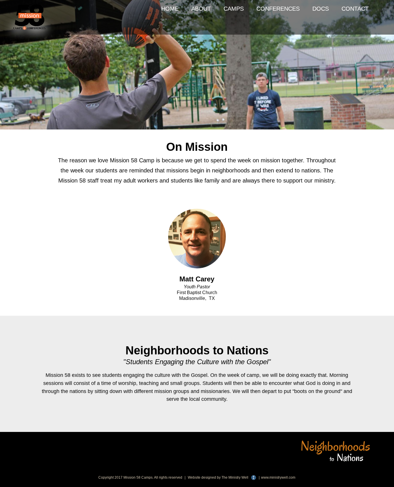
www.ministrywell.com (278, 477)
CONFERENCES (278, 8)
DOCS (320, 8)
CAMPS (234, 8)
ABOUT (201, 8)
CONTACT (355, 8)
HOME (170, 8)
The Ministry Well (235, 477)
